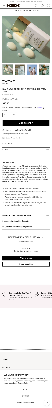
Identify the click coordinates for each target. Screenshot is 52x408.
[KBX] (13, 5)
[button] (35, 5)
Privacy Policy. (23, 383)
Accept (25, 389)
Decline (25, 396)
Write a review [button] (26, 258)
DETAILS (5, 149)
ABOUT (5, 360)
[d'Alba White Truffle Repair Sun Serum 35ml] (7, 69)
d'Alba (5, 83)
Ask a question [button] (26, 264)
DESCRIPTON (7, 143)
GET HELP (6, 368)
